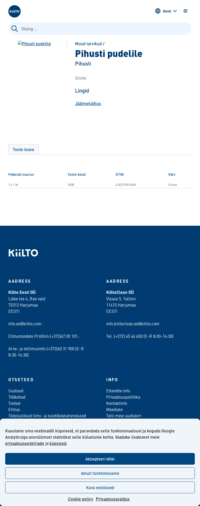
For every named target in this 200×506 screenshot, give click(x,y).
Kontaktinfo (116, 403)
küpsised (57, 443)
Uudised (15, 390)
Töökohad (17, 397)
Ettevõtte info (118, 390)
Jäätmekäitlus (88, 103)
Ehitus (14, 409)
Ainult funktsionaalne (100, 473)
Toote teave (23, 149)
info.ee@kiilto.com (24, 323)
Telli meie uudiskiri (123, 415)
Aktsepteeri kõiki (100, 459)
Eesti (167, 11)
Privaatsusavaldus (113, 499)
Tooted (14, 403)
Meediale (114, 409)
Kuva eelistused (100, 487)
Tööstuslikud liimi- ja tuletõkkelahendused (47, 415)
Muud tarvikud (88, 44)
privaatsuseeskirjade (24, 443)
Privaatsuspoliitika (123, 397)
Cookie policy (80, 499)
